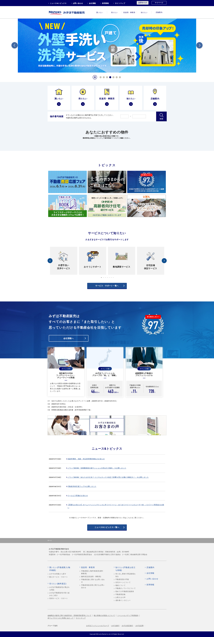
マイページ (159, 3)
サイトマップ (120, 3)
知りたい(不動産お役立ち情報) (125, 569)
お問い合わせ (78, 3)
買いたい (99, 12)
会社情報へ (68, 338)
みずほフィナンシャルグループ (97, 626)
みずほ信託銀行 (127, 626)
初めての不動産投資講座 (124, 591)
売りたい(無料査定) (57, 584)
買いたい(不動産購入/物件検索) (59, 569)
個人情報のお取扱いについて (104, 615)
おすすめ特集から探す (57, 574)
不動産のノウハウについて (125, 588)
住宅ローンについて (123, 582)
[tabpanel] (107, 45)
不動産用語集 (120, 594)
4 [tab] (109, 77)
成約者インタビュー (123, 600)
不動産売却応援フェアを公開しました (82, 486)
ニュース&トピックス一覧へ (107, 527)
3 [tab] (106, 77)
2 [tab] (103, 77)
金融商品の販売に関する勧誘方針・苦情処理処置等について (70, 615)
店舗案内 (159, 12)
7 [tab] (119, 77)
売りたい (114, 12)
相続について (120, 585)
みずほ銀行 (115, 626)
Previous (14, 46)
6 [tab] (116, 77)
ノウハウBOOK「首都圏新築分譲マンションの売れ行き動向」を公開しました (97, 468)
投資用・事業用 (129, 12)
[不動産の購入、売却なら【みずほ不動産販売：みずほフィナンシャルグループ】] (70, 12)
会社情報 (92, 3)
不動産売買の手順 (122, 579)
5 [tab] (113, 77)
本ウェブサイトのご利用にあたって (61, 618)
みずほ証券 (139, 626)
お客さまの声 (120, 597)
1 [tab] (100, 77)
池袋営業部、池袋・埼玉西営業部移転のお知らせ (86, 459)
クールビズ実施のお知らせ (78, 496)
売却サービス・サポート (58, 598)
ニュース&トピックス (58, 3)
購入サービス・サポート (58, 577)
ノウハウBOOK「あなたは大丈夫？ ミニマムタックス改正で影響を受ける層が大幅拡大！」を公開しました (108, 477)
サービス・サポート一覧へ (107, 286)
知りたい (144, 12)
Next (199, 46)
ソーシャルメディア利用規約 (127, 615)
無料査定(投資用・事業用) (91, 576)
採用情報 (105, 3)
